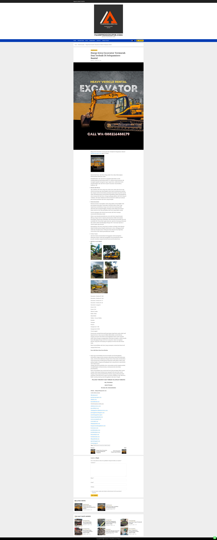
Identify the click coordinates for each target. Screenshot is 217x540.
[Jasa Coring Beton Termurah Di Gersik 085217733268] (124, 531)
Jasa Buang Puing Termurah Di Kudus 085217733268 (87, 531)
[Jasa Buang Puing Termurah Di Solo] (78, 522)
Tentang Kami (81, 40)
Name (92, 478)
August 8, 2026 (87, 524)
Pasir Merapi (108, 529)
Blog (87, 40)
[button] (135, 40)
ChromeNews (112, 538)
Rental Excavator (94, 50)
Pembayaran (92, 40)
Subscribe (141, 40)
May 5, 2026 (132, 534)
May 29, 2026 (109, 533)
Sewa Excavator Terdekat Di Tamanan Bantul (112, 507)
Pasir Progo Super (132, 520)
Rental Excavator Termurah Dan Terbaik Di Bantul (102, 445)
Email (92, 482)
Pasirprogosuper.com (108, 35)
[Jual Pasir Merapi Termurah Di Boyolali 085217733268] (101, 531)
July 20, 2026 (132, 524)
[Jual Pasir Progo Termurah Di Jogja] (124, 522)
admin (93, 60)
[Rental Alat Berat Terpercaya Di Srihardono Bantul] (78, 507)
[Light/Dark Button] (133, 40)
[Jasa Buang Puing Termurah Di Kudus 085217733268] (78, 531)
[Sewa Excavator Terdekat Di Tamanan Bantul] (101, 507)
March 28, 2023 (98, 60)
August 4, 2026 (110, 525)
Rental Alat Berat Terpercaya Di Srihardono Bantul (89, 507)
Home (74, 40)
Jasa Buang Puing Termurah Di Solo (87, 522)
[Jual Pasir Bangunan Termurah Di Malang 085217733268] (101, 522)
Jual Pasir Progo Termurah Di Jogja (135, 522)
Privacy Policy (105, 40)
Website (92, 486)
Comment (93, 462)
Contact (99, 40)
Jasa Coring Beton (132, 528)
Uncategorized (108, 519)
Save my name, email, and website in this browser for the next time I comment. (107, 492)
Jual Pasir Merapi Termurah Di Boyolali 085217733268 (112, 531)
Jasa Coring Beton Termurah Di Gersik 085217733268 (134, 531)
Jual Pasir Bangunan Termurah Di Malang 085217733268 (111, 523)
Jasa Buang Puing (86, 520)
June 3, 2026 (86, 534)
